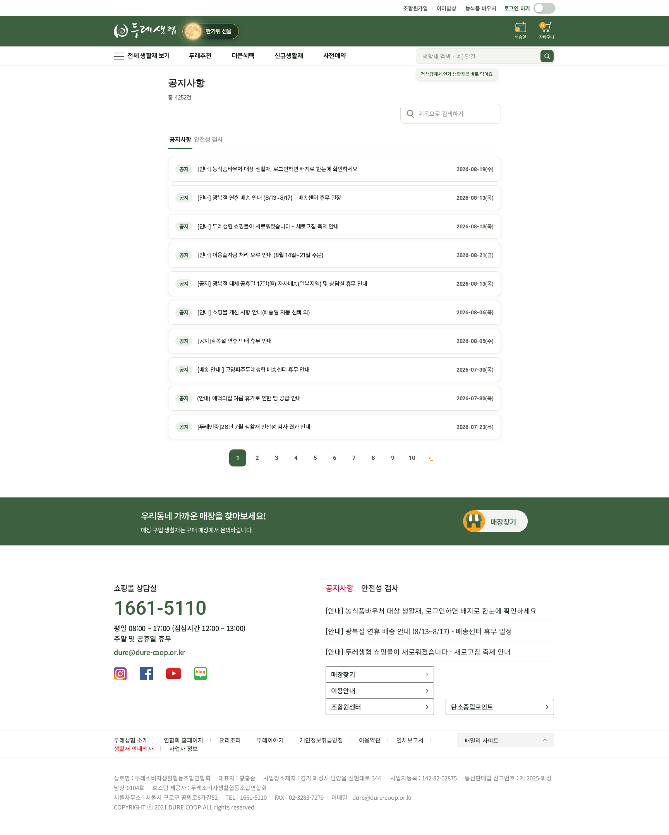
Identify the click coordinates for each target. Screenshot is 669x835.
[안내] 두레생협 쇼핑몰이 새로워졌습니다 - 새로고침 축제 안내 (418, 651)
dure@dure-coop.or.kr (149, 652)
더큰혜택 (243, 56)
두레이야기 (270, 740)
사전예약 (334, 56)
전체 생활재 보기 (148, 56)
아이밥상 (446, 8)
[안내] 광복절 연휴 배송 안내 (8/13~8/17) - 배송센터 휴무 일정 (419, 631)
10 (411, 457)
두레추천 (200, 56)
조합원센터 (346, 707)
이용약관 (370, 740)
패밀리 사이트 (482, 740)
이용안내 (343, 690)
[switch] (544, 8)
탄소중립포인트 (472, 707)
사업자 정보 (183, 748)
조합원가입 (415, 8)
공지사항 (180, 139)
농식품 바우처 (480, 8)
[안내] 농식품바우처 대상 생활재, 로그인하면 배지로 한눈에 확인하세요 (431, 610)
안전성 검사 (208, 139)
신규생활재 (288, 56)
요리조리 (230, 740)
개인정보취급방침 (321, 740)
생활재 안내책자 (133, 748)
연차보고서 (410, 740)
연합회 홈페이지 (183, 740)
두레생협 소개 (131, 740)
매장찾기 (343, 674)
